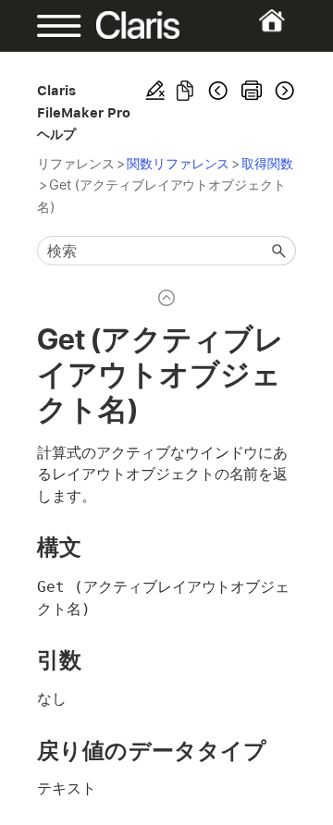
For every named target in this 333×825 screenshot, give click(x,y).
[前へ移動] (218, 91)
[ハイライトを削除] (155, 91)
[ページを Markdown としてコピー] (185, 91)
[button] (279, 250)
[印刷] (251, 91)
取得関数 (267, 163)
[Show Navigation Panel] (48, 26)
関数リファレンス (178, 163)
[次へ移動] (283, 91)
